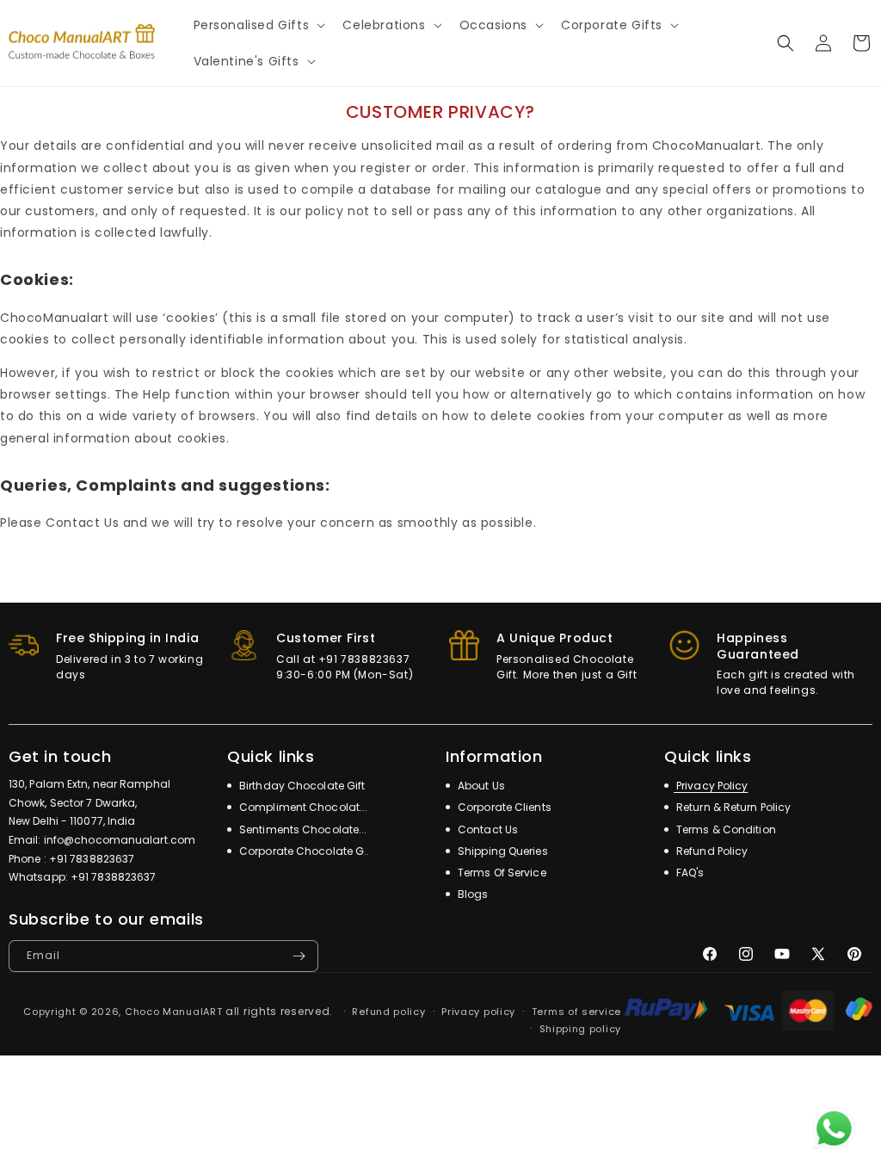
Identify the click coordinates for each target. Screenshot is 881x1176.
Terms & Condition (725, 829)
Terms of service (576, 1011)
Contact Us (486, 829)
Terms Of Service (500, 872)
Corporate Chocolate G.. (303, 851)
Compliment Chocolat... (302, 807)
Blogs (472, 894)
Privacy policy (478, 1011)
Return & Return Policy (732, 807)
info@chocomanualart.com (119, 839)
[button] (258, 25)
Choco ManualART (174, 1011)
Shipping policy (580, 1029)
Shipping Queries (501, 851)
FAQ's (689, 872)
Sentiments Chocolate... (302, 829)
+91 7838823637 (91, 858)
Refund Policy (711, 851)
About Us (480, 785)
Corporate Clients (503, 807)
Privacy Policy (711, 785)
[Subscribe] (298, 956)
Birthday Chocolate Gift (301, 785)
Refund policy (388, 1011)
